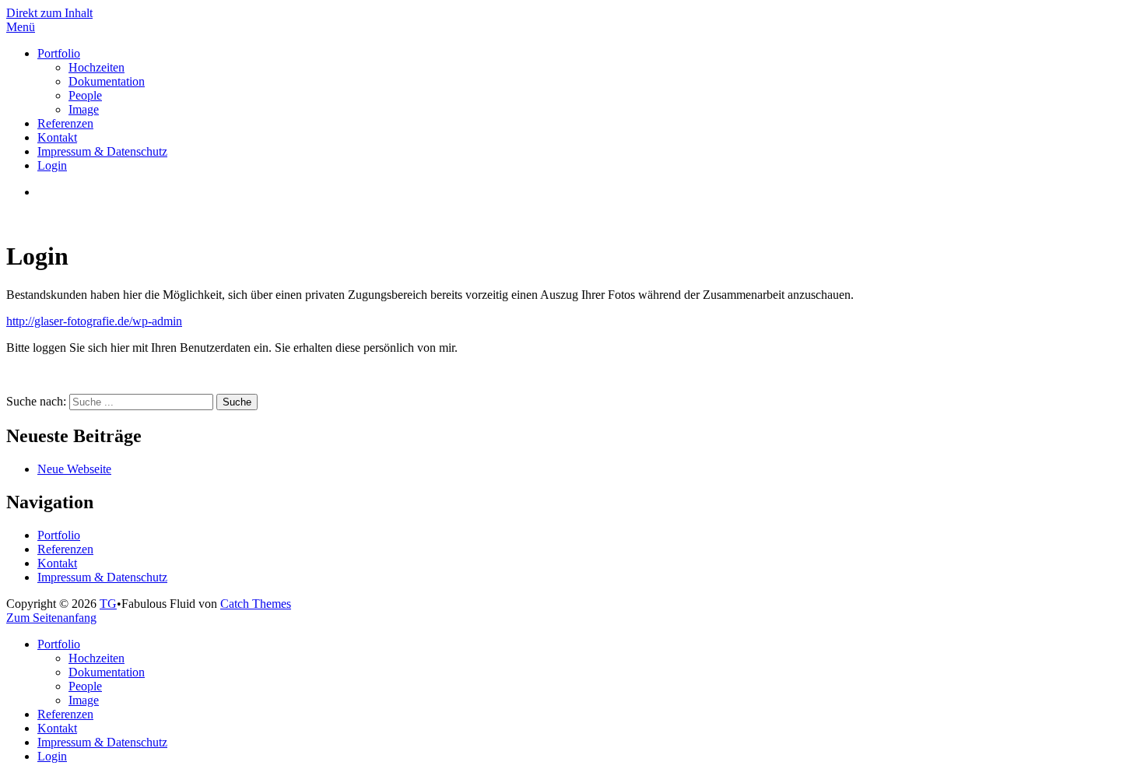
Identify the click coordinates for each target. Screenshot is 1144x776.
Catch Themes (255, 603)
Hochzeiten (96, 67)
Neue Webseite (74, 469)
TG (108, 603)
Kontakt (57, 137)
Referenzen (65, 123)
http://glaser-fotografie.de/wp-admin (94, 321)
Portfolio (58, 53)
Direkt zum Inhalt (49, 12)
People (85, 95)
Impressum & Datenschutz (102, 151)
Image (83, 109)
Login (52, 165)
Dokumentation (106, 81)
